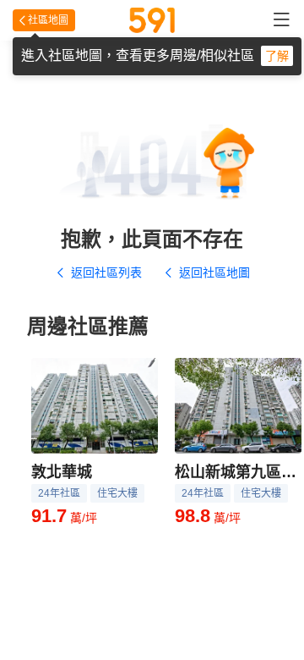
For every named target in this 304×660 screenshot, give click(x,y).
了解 (277, 56)
